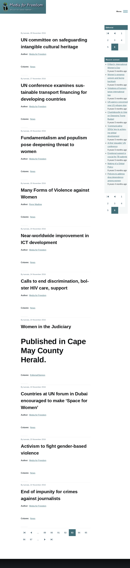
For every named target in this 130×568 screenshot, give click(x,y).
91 (59, 533)
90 (53, 533)
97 (32, 540)
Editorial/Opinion (37, 375)
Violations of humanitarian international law (117, 91)
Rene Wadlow (35, 204)
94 (80, 533)
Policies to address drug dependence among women (116, 177)
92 (66, 533)
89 (46, 533)
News (32, 67)
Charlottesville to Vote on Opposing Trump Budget (117, 115)
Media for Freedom (37, 54)
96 (25, 540)
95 (87, 533)
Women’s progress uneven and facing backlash (116, 78)
